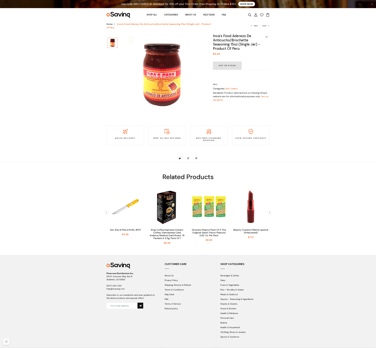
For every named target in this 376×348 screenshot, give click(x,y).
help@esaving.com (115, 288)
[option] (112, 43)
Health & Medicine (229, 313)
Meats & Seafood (229, 294)
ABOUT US (190, 14)
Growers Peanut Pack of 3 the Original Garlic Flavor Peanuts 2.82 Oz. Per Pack (209, 232)
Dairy (222, 280)
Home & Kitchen (228, 308)
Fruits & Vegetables (229, 285)
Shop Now (246, 4)
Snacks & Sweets (228, 303)
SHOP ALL (152, 14)
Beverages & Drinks (229, 275)
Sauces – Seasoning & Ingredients (237, 299)
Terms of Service (173, 303)
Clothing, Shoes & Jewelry (233, 332)
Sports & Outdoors (229, 336)
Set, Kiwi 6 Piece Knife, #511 (125, 229)
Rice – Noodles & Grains (232, 289)
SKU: (215, 84)
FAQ (224, 14)
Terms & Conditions (174, 289)
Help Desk (169, 294)
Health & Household (230, 327)
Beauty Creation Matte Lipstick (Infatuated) (250, 231)
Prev (256, 26)
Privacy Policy (171, 280)
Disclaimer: (218, 92)
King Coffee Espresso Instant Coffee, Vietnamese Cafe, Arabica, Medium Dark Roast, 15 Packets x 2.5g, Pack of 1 (167, 234)
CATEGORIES (171, 14)
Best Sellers (231, 88)
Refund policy (171, 308)
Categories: (219, 88)
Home (109, 24)
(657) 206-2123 (114, 285)
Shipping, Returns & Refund (178, 285)
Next (264, 26)
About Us (169, 275)
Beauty (223, 322)
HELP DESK (209, 14)
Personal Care (227, 318)
